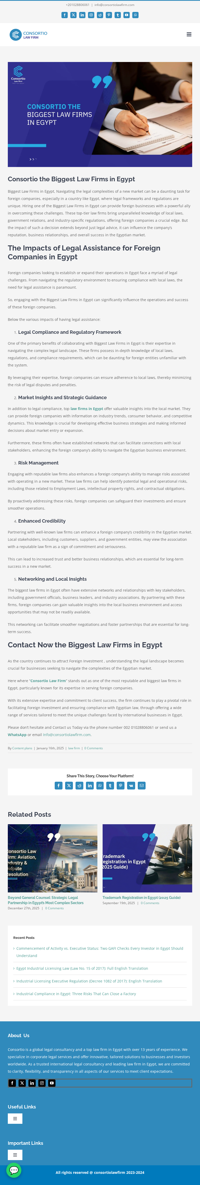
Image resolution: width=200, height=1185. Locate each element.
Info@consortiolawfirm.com (67, 734)
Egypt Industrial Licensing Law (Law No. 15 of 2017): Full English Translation (82, 968)
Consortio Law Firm (48, 680)
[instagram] (42, 1083)
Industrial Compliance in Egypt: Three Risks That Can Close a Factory (76, 993)
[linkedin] (32, 1083)
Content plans (22, 748)
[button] (12, 867)
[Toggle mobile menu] (189, 34)
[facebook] (12, 1083)
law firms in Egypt (87, 408)
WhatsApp (17, 734)
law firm (74, 748)
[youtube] (51, 1083)
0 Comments (93, 748)
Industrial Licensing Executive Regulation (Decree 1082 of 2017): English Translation (89, 981)
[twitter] (22, 1083)
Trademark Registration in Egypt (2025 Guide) (141, 898)
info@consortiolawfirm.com (114, 5)
